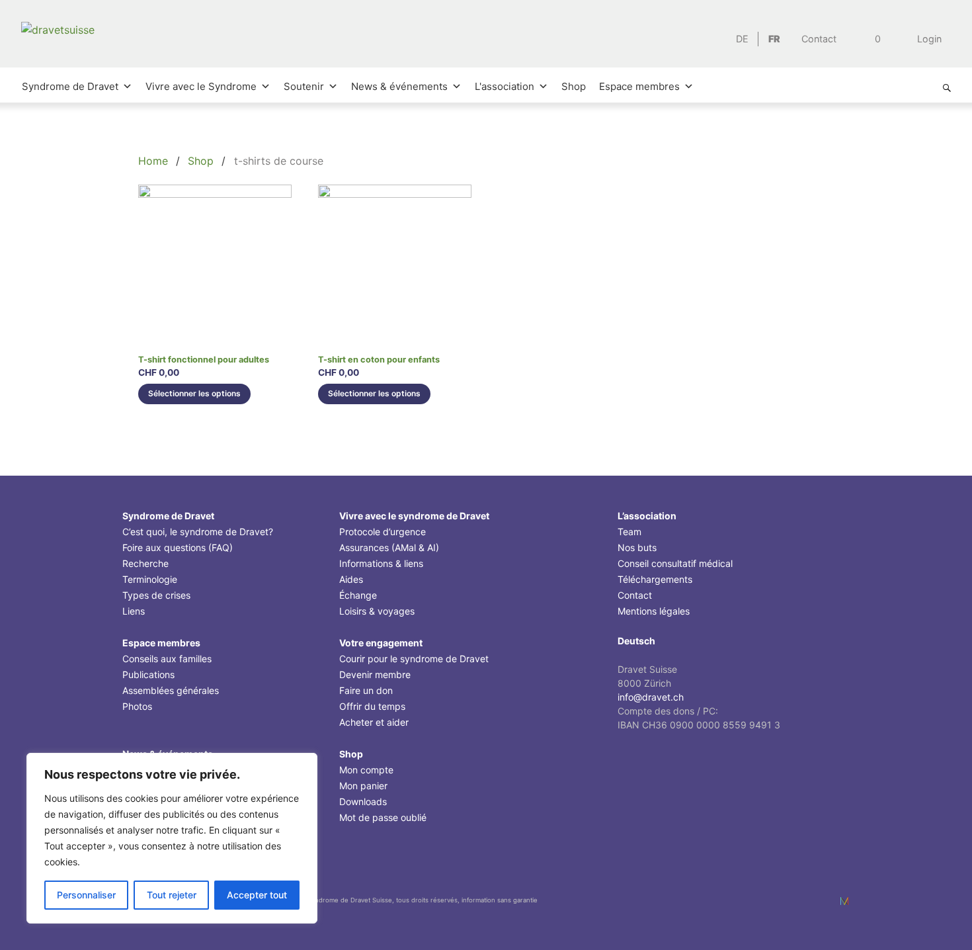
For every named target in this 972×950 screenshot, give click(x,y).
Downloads (363, 801)
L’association (647, 515)
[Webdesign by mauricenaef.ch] (844, 901)
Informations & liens (381, 563)
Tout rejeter (171, 894)
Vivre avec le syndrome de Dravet (414, 515)
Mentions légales (654, 611)
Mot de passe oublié (382, 817)
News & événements (399, 86)
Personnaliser (86, 894)
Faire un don (366, 690)
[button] (947, 88)
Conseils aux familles (167, 658)
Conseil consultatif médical (675, 563)
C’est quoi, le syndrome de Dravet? (197, 531)
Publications (148, 674)
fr (774, 38)
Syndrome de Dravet (70, 86)
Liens (133, 611)
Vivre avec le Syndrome (201, 86)
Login (928, 38)
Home (153, 160)
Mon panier (363, 785)
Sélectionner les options (194, 393)
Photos (137, 706)
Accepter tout (257, 894)
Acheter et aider (374, 722)
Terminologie (149, 579)
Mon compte (366, 769)
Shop (573, 86)
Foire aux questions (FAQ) (177, 547)
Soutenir (304, 86)
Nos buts (637, 547)
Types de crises (156, 595)
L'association (504, 86)
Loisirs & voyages (377, 611)
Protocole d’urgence (382, 531)
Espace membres (639, 86)
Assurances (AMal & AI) (389, 547)
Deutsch (636, 640)
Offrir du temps (372, 706)
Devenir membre (375, 674)
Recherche (145, 563)
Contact (818, 38)
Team (629, 531)
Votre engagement (381, 642)
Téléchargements (655, 579)
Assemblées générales (170, 690)
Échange (358, 595)
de (742, 38)
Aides (351, 579)
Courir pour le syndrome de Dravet (414, 658)
